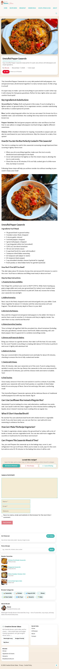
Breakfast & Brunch (8, 659)
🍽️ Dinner (42, 593)
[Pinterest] (56, 665)
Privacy (21, 665)
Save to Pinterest (12, 465)
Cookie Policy (28, 665)
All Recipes (34, 631)
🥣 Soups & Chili (30, 593)
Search (51, 549)
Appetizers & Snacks (8, 653)
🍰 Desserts (30, 597)
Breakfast (22, 8)
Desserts (5, 656)
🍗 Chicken (18, 593)
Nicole (7, 68)
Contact (33, 636)
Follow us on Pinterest (16, 71)
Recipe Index (13, 8)
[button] (56, 13)
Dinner (5, 651)
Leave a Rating (48, 466)
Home (5, 8)
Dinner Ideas (32, 8)
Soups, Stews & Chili (44, 8)
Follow (51, 536)
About (55, 8)
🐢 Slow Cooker (8, 597)
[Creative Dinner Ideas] (7, 2)
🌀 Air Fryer (19, 597)
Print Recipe (30, 466)
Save (7, 71)
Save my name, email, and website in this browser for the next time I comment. (27, 516)
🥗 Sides (40, 597)
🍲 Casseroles (8, 593)
